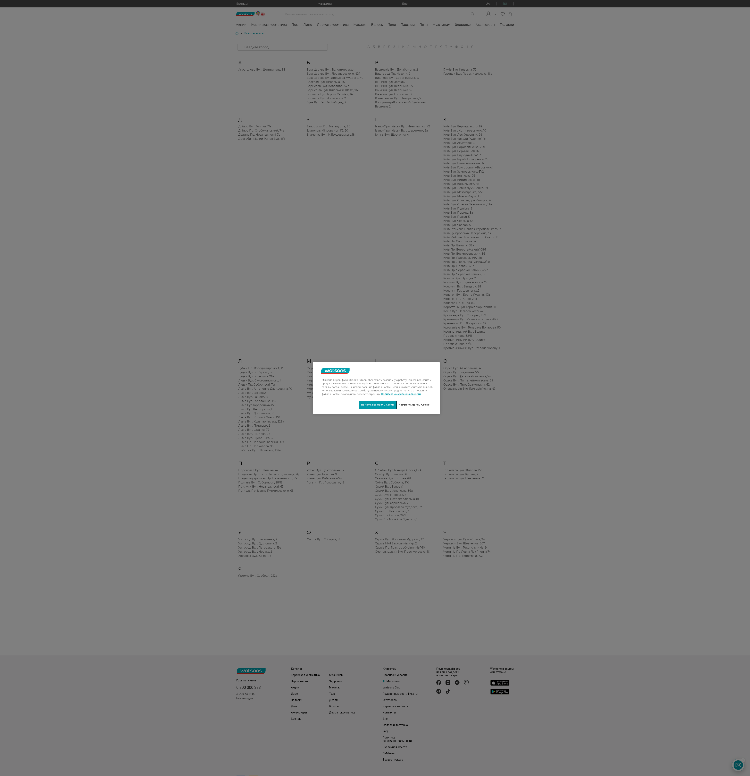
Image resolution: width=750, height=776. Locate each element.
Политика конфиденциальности (401, 394)
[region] (376, 388)
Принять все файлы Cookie (377, 404)
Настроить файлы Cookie (414, 404)
